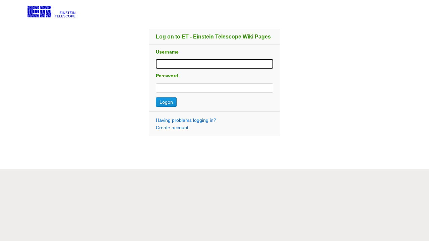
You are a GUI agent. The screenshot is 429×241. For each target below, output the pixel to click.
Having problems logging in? (186, 120)
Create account (172, 127)
